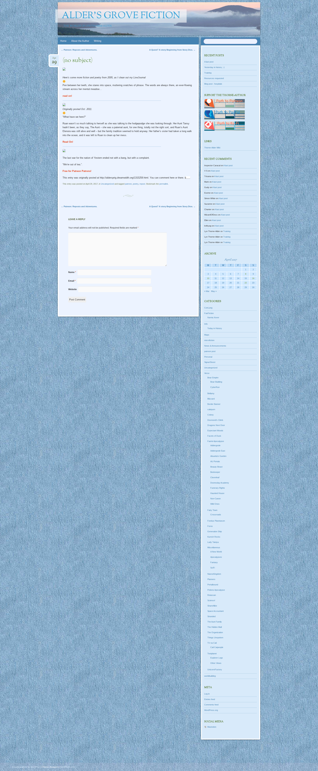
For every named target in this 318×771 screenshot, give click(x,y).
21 (238, 283)
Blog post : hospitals (213, 84)
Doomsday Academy (219, 483)
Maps (206, 335)
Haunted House (217, 493)
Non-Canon (215, 498)
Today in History (214, 328)
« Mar (206, 291)
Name (72, 272)
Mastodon (211, 727)
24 (208, 287)
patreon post (209, 351)
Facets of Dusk (214, 436)
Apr (54, 59)
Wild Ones (215, 504)
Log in (207, 694)
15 (246, 278)
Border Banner (213, 404)
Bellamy (210, 393)
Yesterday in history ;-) (214, 67)
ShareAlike (212, 606)
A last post (208, 62)
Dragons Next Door (216, 425)
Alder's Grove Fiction (121, 16)
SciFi (212, 568)
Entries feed (209, 699)
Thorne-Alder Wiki (212, 148)
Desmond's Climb (215, 420)
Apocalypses (216, 557)
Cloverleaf (214, 477)
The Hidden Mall (214, 627)
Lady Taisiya (213, 542)
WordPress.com (67, 767)
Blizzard (211, 399)
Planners (211, 579)
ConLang (208, 308)
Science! (211, 600)
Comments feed (211, 705)
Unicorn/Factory (214, 669)
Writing (97, 41)
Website (72, 289)
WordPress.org (211, 710)
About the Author (80, 41)
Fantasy (214, 562)
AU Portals (215, 461)
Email (72, 281)
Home (63, 41)
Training (207, 73)
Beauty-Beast (216, 467)
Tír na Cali (212, 643)
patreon (128, 184)
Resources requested (214, 78)
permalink (163, 184)
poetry (135, 184)
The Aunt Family (214, 622)
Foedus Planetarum (216, 521)
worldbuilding (210, 676)
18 (216, 283)
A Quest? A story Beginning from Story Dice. (172, 50)
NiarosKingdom (214, 574)
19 (223, 283)
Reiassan (211, 595)
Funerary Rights (217, 488)
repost (142, 184)
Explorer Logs (216, 658)
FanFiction (209, 313)
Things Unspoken (215, 637)
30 (253, 287)
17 (208, 283)
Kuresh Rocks (213, 537)
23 (253, 283)
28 (238, 287)
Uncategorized (107, 184)
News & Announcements (215, 346)
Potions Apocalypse (216, 590)
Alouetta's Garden (218, 456)
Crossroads (215, 514)
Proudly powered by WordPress (26, 767)
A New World (216, 552)
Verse (206, 373)
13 (230, 278)
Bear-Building (216, 382)
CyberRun (215, 387)
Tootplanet (212, 653)
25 (216, 287)
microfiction (209, 340)
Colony (210, 415)
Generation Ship (214, 531)
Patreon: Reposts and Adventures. (79, 50)
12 (223, 278)
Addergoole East (217, 451)
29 (246, 287)
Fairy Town (212, 510)
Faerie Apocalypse (215, 441)
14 (238, 278)
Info (206, 324)
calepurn (211, 409)
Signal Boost (209, 362)
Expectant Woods (215, 430)
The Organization (215, 632)
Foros (210, 526)
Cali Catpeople (216, 647)
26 (223, 287)
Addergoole (215, 445)
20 (230, 283)
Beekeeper (215, 472)
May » (214, 291)
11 (216, 278)
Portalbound (212, 584)
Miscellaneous (213, 547)
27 (230, 287)
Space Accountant (215, 611)
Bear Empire (212, 377)
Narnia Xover (213, 317)
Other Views (215, 663)
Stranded (211, 616)
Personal (208, 357)
